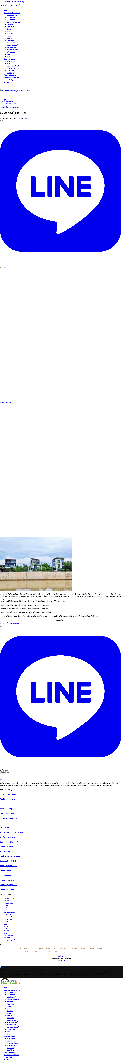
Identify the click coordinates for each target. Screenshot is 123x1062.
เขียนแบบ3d (7, 914)
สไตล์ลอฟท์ (10, 70)
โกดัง (8, 54)
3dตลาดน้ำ (41, 948)
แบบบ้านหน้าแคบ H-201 (8, 837)
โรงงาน (9, 57)
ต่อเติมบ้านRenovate (10, 912)
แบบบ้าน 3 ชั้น (4, 624)
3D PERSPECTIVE (24, 948)
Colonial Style (34, 951)
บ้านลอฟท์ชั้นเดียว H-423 (8, 870)
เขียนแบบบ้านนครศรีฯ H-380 (10, 804)
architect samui (15, 951)
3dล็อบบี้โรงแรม (74, 948)
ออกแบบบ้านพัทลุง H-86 (8, 808)
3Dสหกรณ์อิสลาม (83, 948)
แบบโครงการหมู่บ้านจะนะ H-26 (10, 823)
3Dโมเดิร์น (92, 948)
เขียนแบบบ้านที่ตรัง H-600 (9, 847)
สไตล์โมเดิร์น (11, 64)
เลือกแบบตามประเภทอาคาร (12, 13)
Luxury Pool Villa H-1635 (9, 875)
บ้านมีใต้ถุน (10, 73)
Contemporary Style (53, 951)
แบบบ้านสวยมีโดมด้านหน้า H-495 (11, 832)
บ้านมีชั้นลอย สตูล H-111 (8, 799)
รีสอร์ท (9, 29)
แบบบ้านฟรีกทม (14, 624)
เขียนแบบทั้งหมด (5, 107)
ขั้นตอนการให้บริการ (10, 75)
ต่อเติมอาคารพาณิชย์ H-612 (9, 818)
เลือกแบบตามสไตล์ (9, 59)
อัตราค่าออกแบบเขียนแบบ (11, 77)
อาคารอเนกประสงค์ (13, 50)
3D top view (33, 948)
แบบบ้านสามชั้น (11, 20)
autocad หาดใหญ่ (24, 951)
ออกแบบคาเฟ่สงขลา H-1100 (9, 794)
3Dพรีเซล (48, 948)
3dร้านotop (55, 948)
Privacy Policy (8, 80)
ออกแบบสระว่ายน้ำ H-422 (8, 866)
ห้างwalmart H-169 (6, 827)
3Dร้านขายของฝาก (64, 948)
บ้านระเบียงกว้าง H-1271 (8, 813)
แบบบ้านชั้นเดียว (12, 15)
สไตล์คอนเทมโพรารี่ (13, 66)
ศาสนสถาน (10, 38)
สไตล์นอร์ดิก (11, 61)
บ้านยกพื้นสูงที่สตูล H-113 (8, 885)
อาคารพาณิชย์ (11, 47)
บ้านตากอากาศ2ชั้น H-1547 (9, 842)
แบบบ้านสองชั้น (11, 17)
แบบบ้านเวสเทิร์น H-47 (7, 851)
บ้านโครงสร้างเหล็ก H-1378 (9, 861)
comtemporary (43, 951)
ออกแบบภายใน (11, 43)
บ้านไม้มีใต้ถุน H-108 (7, 889)
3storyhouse (107, 948)
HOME (5, 10)
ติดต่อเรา (6, 82)
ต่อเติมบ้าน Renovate (13, 22)
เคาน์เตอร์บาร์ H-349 (7, 880)
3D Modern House (13, 948)
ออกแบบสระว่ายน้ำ (12, 45)
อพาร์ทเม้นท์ (10, 40)
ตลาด (9, 36)
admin (3, 118)
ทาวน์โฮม (10, 24)
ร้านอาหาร (10, 33)
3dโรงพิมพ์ (99, 948)
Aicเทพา (114, 948)
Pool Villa (10, 27)
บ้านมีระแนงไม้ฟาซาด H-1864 (10, 856)
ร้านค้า (9, 31)
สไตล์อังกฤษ (11, 68)
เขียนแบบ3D (11, 52)
